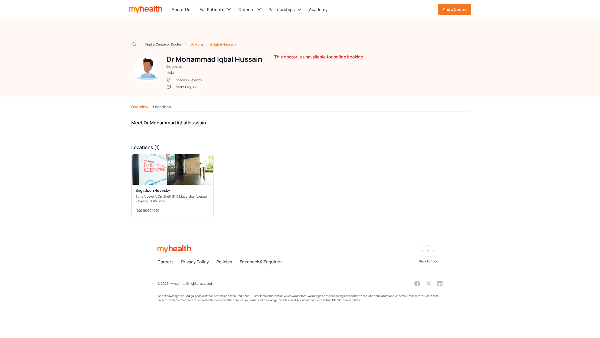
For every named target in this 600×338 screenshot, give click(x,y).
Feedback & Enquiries (261, 262)
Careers (246, 9)
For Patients (212, 9)
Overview (139, 106)
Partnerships (282, 9)
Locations (162, 106)
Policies (224, 262)
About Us (181, 9)
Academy (318, 9)
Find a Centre (455, 9)
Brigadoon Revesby (187, 80)
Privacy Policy (195, 262)
